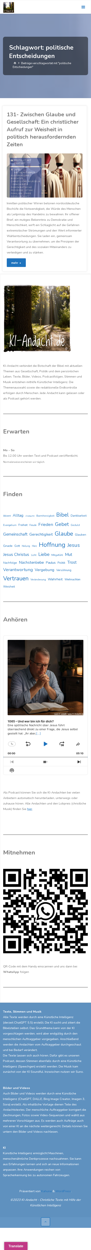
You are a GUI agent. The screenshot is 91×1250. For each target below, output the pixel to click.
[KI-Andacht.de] (8, 7)
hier (29, 809)
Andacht (29, 515)
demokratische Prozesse (21, 189)
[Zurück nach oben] (45, 1221)
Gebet (62, 524)
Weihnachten (72, 579)
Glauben (80, 535)
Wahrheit (55, 579)
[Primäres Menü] (83, 7)
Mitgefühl (57, 555)
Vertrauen (16, 578)
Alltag (18, 515)
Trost (72, 562)
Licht (33, 555)
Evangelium (10, 525)
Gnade (7, 546)
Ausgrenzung (20, 175)
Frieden (45, 524)
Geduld (75, 525)
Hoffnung (52, 544)
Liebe (44, 554)
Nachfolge (10, 563)
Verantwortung (18, 570)
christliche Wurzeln (25, 181)
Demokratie (20, 184)
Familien (16, 193)
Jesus (73, 545)
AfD (17, 169)
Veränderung (38, 579)
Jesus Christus (16, 554)
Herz (34, 546)
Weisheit (9, 587)
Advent (7, 515)
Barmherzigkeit (45, 515)
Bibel (62, 515)
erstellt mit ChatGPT (22, 162)
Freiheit (23, 525)
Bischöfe (17, 178)
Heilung (26, 546)
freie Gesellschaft (21, 195)
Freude (32, 525)
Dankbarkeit (79, 516)
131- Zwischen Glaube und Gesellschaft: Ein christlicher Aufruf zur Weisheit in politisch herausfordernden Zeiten (43, 129)
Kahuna (46, 1191)
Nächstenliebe (31, 562)
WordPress (63, 1191)
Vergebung (44, 569)
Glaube (64, 534)
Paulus (51, 562)
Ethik (29, 190)
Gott (17, 546)
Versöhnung (63, 570)
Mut (68, 554)
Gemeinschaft (15, 534)
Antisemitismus (24, 172)
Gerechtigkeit (41, 534)
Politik (61, 563)
